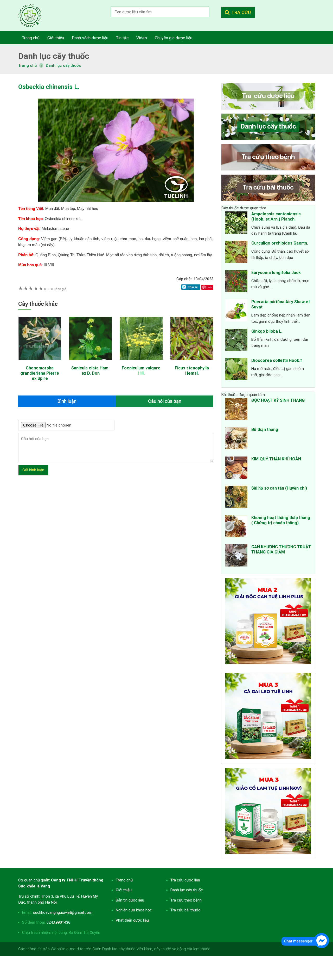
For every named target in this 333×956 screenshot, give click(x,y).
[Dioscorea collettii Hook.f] (236, 370)
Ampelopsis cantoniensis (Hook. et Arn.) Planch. (276, 216)
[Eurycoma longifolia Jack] (236, 282)
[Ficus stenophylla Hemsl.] (191, 362)
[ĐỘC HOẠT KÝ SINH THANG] (236, 410)
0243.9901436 (58, 922)
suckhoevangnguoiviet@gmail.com (62, 912)
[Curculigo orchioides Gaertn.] (236, 253)
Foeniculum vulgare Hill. (141, 371)
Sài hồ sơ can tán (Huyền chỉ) (279, 488)
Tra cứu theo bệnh (186, 900)
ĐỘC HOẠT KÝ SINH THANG (278, 400)
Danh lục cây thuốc (63, 65)
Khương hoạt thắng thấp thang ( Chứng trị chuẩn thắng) (280, 520)
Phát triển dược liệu (132, 920)
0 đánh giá (55, 289)
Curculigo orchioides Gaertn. (279, 243)
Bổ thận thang (264, 429)
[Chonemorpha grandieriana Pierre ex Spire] (39, 362)
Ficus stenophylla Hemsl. (192, 371)
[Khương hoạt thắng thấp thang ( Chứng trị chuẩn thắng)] (236, 527)
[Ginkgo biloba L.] (236, 341)
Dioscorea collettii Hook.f (276, 360)
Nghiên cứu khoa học (134, 910)
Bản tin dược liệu (130, 900)
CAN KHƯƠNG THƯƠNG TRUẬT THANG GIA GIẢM (281, 549)
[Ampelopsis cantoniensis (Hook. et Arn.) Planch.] (236, 223)
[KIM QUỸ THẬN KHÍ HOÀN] (236, 468)
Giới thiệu (124, 890)
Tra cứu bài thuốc (185, 910)
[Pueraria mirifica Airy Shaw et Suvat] (236, 311)
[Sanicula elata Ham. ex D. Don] (90, 362)
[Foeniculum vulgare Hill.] (141, 362)
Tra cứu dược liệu (33, 15)
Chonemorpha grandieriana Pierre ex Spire (39, 373)
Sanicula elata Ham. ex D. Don (90, 371)
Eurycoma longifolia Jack (276, 272)
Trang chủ (124, 880)
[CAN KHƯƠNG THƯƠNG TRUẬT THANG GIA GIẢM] (236, 556)
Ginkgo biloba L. (266, 331)
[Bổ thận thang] (236, 439)
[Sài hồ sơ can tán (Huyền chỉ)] (236, 498)
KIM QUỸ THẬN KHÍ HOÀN (276, 458)
